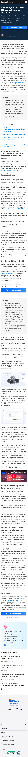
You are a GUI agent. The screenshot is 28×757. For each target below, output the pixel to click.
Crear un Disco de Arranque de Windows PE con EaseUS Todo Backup (13, 684)
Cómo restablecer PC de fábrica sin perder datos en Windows (12, 675)
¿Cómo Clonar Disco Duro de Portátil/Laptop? (10, 657)
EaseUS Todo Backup (17, 82)
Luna (2, 38)
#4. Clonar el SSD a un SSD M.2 (13, 142)
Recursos (4, 728)
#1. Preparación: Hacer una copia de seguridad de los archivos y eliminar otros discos (14, 129)
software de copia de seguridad (10, 170)
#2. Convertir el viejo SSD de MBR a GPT (15, 134)
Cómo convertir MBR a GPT (15, 209)
